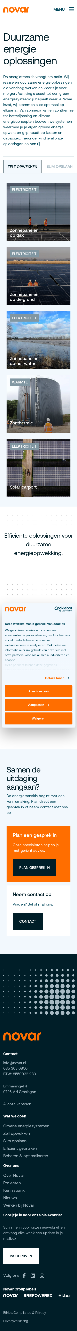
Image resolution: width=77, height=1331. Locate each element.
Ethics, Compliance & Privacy (24, 1312)
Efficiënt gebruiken (20, 1148)
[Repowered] (38, 1295)
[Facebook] (26, 1275)
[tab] (22, 166)
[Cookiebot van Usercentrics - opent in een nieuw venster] (54, 609)
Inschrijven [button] (21, 1256)
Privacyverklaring (15, 1321)
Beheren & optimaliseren (25, 1155)
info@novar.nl (14, 1063)
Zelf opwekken (16, 1133)
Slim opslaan (14, 1140)
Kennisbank (14, 1190)
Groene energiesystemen (26, 1125)
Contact (27, 921)
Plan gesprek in (34, 867)
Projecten (12, 1182)
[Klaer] (64, 1295)
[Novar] (12, 1295)
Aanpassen (36, 704)
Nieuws (10, 1197)
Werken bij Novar (18, 1205)
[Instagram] (43, 1275)
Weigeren (38, 718)
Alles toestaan (38, 691)
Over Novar (13, 1175)
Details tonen (54, 678)
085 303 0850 (15, 1068)
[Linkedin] (34, 1275)
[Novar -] (16, 9)
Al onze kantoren (17, 1104)
